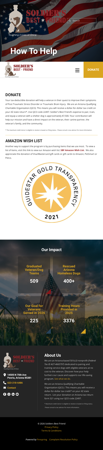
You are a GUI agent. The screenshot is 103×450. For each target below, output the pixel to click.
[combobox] (81, 20)
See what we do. (62, 378)
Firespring (42, 439)
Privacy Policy (51, 427)
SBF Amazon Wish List (72, 150)
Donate (93, 69)
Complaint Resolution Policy (63, 439)
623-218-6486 (15, 382)
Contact (11, 387)
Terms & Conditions (51, 430)
